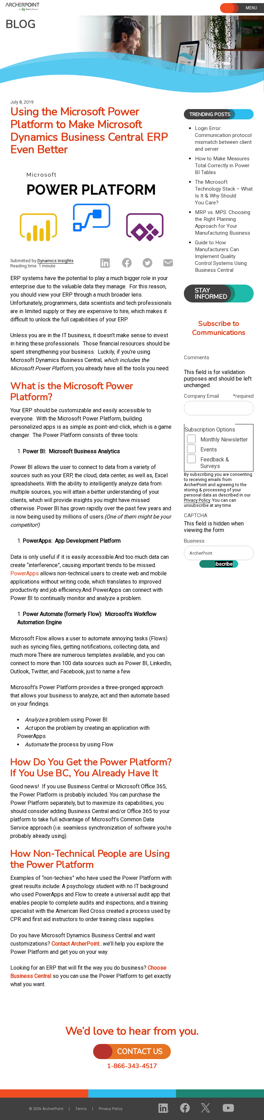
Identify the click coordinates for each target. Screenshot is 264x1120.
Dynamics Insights (55, 260)
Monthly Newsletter (224, 439)
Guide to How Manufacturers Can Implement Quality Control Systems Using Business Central (221, 256)
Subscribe (221, 564)
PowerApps (24, 573)
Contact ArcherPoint (75, 943)
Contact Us (140, 1051)
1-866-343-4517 (132, 1066)
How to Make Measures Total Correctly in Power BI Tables (222, 165)
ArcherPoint (41, 6)
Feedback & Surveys (214, 462)
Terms (81, 1109)
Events (208, 449)
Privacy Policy (197, 500)
